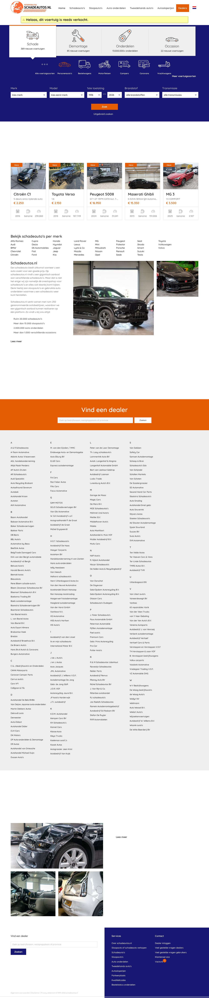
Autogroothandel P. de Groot (63, 520)
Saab (119, 254)
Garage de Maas (98, 495)
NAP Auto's (95, 555)
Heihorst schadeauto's (60, 576)
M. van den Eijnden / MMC (62, 448)
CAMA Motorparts (19, 670)
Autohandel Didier (19, 726)
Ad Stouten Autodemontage (143, 523)
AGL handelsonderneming (23, 461)
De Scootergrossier (139, 483)
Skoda (140, 244)
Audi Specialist (17, 478)
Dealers (182, 8)
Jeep (55, 251)
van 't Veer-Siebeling (139, 616)
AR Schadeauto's (18, 474)
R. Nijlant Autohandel (99, 560)
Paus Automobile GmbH (101, 619)
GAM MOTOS (56, 502)
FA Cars (54, 477)
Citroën (14, 254)
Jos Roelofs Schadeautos (101, 702)
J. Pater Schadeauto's (100, 615)
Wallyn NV (134, 699)
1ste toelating (95, 88)
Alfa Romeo (17, 241)
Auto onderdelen (116, 8)
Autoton (14, 500)
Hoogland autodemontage (62, 603)
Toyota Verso (63, 194)
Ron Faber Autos (58, 482)
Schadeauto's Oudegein (101, 603)
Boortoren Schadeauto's (22, 610)
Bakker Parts (17, 530)
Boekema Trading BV (21, 596)
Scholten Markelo (138, 474)
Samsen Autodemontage (141, 456)
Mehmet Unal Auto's (99, 513)
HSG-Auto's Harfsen (59, 620)
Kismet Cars (56, 727)
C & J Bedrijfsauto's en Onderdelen (27, 666)
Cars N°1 (14, 683)
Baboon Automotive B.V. (22, 521)
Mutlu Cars (95, 543)
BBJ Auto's (16, 539)
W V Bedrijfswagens (139, 685)
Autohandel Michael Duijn (22, 753)
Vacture (159, 961)
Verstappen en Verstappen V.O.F (145, 647)
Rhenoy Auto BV (97, 680)
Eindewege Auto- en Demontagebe (66, 452)
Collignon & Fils (18, 688)
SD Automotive (136, 487)
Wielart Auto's (136, 712)
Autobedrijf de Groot (60, 525)
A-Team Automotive (20, 452)
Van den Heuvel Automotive (63, 585)
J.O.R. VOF (55, 688)
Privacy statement (48, 993)
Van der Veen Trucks (139, 611)
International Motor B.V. (61, 646)
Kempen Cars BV (58, 718)
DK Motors (15, 735)
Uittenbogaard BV (138, 582)
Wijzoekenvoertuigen (139, 716)
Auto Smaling (136, 500)
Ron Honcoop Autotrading (62, 594)
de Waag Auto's (137, 694)
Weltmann (134, 703)
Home (61, 8)
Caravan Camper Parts (22, 674)
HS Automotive (57, 616)
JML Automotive (58, 671)
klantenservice (162, 957)
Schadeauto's (77, 8)
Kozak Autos (56, 744)
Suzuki (140, 251)
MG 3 (170, 194)
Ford (34, 254)
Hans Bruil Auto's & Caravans (24, 649)
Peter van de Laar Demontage (104, 448)
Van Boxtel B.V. (18, 623)
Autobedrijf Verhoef (139, 638)
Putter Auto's (96, 650)
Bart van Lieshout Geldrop (102, 470)
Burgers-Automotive (20, 654)
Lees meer (16, 341)
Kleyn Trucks (56, 736)
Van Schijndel (136, 470)
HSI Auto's (55, 625)
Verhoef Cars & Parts (140, 642)
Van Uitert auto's (137, 594)
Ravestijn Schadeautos (100, 666)
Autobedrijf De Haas (60, 545)
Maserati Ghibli (141, 194)
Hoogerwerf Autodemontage (63, 598)
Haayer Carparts (58, 550)
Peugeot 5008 (102, 194)
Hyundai (57, 244)
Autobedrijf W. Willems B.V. (142, 721)
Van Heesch (55, 572)
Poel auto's (95, 632)
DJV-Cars (15, 731)
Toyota (162, 241)
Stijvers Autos (136, 514)
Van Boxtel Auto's (19, 614)
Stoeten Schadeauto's (140, 518)
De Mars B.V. (96, 504)
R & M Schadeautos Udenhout (104, 662)
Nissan (98, 251)
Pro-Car (93, 646)
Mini (97, 244)
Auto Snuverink (137, 509)
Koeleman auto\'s (58, 740)
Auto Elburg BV (57, 456)
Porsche (120, 247)
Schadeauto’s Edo (138, 465)
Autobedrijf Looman (99, 474)
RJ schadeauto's (97, 697)
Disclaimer (35, 993)
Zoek (104, 106)
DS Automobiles (40, 247)
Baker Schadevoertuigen (22, 526)
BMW (13, 247)
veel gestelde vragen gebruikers (171, 952)
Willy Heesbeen (57, 567)
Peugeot (120, 241)
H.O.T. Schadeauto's (59, 541)
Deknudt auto (17, 713)
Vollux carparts (137, 660)
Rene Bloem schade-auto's (23, 583)
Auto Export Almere (20, 627)
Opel (97, 254)
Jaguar (57, 247)
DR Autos (15, 744)
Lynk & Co (79, 247)
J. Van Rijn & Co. (97, 688)
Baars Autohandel (19, 517)
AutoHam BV (56, 554)
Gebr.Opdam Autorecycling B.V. (104, 589)
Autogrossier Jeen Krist (61, 749)
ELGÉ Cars (55, 461)
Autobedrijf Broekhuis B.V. (23, 640)
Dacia (35, 244)
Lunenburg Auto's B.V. (100, 483)
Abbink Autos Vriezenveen (23, 456)
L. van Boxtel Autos (20, 618)
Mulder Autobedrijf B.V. (101, 539)
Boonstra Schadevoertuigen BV (25, 605)
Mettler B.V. (95, 517)
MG (97, 241)
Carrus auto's (17, 679)
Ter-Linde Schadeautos (140, 561)
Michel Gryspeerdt (59, 529)
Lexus (77, 244)
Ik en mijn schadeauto (60, 641)
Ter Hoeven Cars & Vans (141, 557)
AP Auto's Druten (18, 470)
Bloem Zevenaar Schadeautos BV (26, 588)
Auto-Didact (16, 722)
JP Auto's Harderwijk (60, 697)
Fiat (34, 251)
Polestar (120, 244)
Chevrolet (16, 251)
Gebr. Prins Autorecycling (101, 641)
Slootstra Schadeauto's (140, 496)
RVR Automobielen (98, 719)
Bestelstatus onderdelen (123, 984)
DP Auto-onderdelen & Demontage (27, 739)
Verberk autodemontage (141, 634)
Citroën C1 (22, 194)
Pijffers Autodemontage (101, 628)
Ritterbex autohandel (100, 693)
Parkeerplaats (118, 975)
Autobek (14, 492)
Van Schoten (135, 478)
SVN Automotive (137, 540)
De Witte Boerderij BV (140, 729)
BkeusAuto (16, 579)
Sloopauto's (95, 8)
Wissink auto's (136, 725)
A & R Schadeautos (20, 448)
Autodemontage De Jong (62, 680)
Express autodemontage (62, 465)
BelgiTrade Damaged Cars (23, 552)
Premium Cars (96, 637)
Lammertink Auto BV (99, 456)
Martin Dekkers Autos (21, 708)
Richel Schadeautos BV (100, 684)
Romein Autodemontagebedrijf (104, 706)
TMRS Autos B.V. (137, 566)
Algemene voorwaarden (20, 993)
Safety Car (135, 452)
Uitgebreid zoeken (103, 114)
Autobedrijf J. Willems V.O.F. (63, 675)
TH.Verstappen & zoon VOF (142, 651)
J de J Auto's (56, 658)
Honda (56, 241)
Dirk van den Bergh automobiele (26, 557)
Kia (54, 254)
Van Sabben (135, 448)
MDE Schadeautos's (99, 508)
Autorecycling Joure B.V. (61, 693)
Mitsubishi (100, 247)
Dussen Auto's (17, 757)
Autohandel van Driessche (23, 748)
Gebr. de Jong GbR (59, 684)
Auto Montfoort (97, 530)
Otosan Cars (96, 598)
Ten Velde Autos (137, 552)
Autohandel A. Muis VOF (101, 535)
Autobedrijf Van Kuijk (60, 753)
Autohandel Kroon (19, 496)
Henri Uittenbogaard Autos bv (64, 581)
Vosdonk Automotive (139, 664)
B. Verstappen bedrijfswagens (144, 656)
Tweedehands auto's (141, 8)
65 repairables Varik (139, 607)
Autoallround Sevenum (21, 487)
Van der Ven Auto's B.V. (141, 620)
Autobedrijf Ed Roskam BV (102, 710)
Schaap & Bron (137, 461)
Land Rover (80, 241)
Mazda (77, 251)
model (54, 88)
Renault (120, 251)
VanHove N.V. (56, 611)
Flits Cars (54, 486)
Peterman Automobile (100, 624)
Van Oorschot (96, 581)
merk (14, 88)
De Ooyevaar (96, 585)
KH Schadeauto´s (58, 722)
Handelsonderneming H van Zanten (67, 559)
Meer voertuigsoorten (184, 76)
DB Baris (15, 535)
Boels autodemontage (21, 601)
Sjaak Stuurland (137, 527)
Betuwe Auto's (17, 566)
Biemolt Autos (17, 574)
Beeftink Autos (17, 548)
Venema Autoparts (138, 625)
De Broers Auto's (18, 645)
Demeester (16, 717)
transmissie (169, 88)
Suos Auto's (135, 536)
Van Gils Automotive (59, 511)
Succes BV (134, 531)
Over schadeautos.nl (122, 943)
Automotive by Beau (20, 543)
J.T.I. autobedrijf (58, 702)
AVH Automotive (18, 505)
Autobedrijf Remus (98, 675)
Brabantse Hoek (18, 632)
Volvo (161, 247)
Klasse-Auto (55, 731)
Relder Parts (96, 671)
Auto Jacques (56, 666)
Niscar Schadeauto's (99, 564)
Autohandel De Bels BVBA (23, 700)
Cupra (35, 241)
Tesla (140, 254)
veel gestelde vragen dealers (169, 947)
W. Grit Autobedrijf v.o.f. (61, 516)
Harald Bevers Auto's (21, 570)
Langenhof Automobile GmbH (104, 465)
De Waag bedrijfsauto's (141, 690)
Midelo (93, 526)
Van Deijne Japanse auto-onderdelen (28, 704)
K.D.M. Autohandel (58, 714)
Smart (140, 247)
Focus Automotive (58, 491)
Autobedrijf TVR (137, 570)
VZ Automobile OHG (139, 673)
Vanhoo (133, 603)
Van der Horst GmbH (60, 607)
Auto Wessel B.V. (137, 707)
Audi (13, 244)
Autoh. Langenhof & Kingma (103, 461)
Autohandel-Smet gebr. (140, 505)
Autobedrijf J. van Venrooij (142, 629)
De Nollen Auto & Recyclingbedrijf (105, 569)
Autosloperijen (166, 8)
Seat (139, 241)
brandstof (131, 88)
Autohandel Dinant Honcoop (63, 589)
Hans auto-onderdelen (60, 563)
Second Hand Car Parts (141, 492)
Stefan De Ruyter (98, 715)
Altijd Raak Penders (20, 465)
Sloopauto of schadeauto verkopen (129, 947)
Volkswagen (164, 244)
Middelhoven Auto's (99, 521)
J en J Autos (56, 662)
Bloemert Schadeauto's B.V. (23, 592)
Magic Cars (95, 499)
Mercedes (79, 254)
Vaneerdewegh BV (138, 598)
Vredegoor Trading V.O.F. (142, 669)
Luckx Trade (96, 478)
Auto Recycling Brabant (22, 483)
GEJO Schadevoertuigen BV (63, 507)
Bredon (14, 636)
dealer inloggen (163, 943)
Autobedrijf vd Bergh (20, 561)
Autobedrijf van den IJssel (62, 637)
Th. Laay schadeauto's (100, 452)
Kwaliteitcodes (119, 980)
